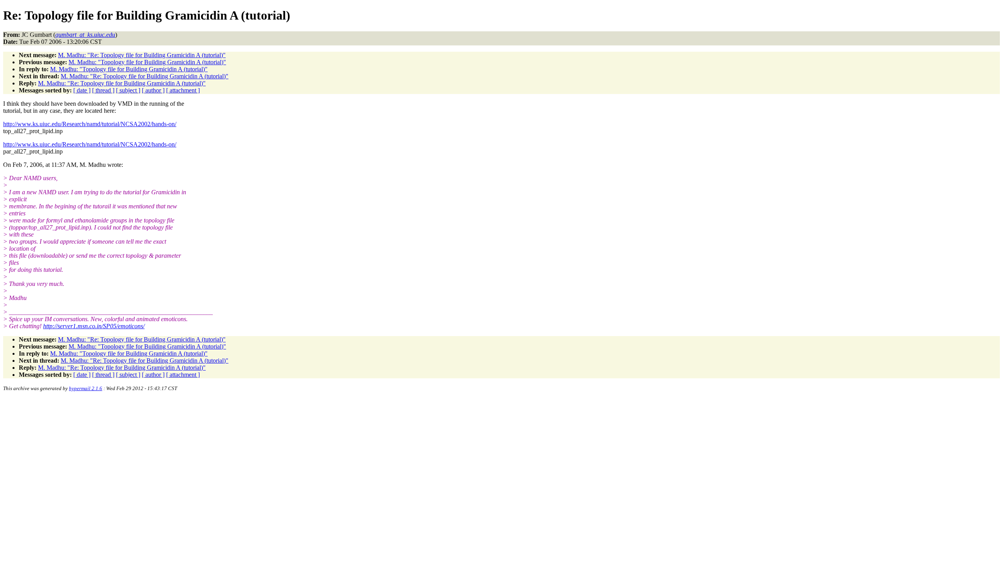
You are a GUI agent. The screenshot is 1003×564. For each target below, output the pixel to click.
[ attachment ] (183, 90)
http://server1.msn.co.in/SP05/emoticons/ (94, 326)
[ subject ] (128, 90)
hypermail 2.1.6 (85, 388)
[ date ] (82, 90)
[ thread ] (103, 90)
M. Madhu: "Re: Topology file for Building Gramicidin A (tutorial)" (142, 55)
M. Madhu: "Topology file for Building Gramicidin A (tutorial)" (147, 62)
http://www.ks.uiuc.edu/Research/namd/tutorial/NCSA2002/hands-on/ (89, 124)
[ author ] (153, 90)
